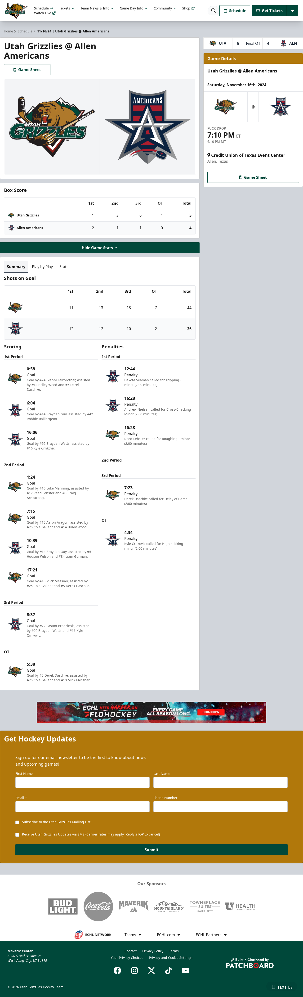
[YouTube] (185, 970)
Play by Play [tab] (42, 266)
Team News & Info (94, 8)
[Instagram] (134, 970)
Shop (186, 8)
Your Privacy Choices (127, 957)
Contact (131, 951)
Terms (174, 951)
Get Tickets (272, 10)
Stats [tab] (63, 266)
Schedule (41, 8)
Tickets (64, 8)
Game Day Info (131, 8)
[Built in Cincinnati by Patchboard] (250, 963)
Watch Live (42, 13)
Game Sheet (29, 69)
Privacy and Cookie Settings (170, 957)
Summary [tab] (16, 266)
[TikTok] (168, 970)
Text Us (285, 987)
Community (163, 8)
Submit (151, 849)
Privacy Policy (152, 951)
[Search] (213, 10)
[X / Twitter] (151, 970)
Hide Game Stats (97, 247)
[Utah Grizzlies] (16, 11)
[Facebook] (117, 970)
